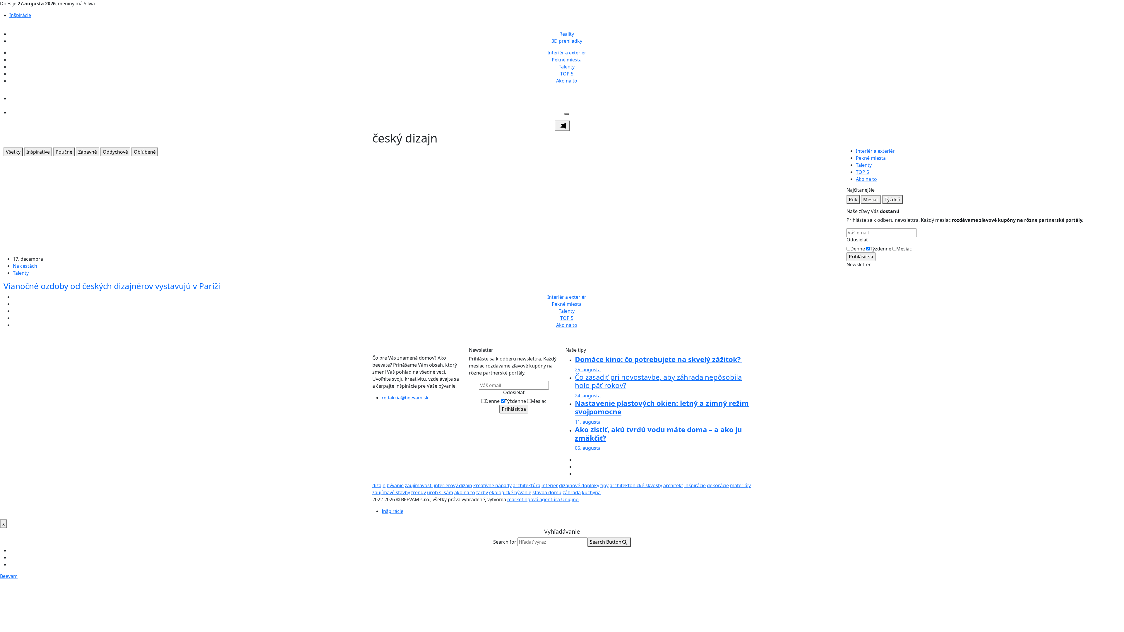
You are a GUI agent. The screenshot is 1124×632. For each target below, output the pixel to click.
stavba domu (546, 492)
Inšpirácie (20, 15)
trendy (418, 492)
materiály (740, 485)
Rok (853, 199)
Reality (566, 34)
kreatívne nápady (492, 485)
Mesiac (871, 199)
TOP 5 (566, 74)
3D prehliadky (566, 41)
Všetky (13, 152)
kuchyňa (591, 492)
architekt (673, 485)
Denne (857, 248)
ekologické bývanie (510, 492)
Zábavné (87, 152)
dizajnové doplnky (579, 485)
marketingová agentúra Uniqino (543, 499)
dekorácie (718, 485)
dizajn (378, 485)
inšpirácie (695, 485)
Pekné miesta (567, 59)
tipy (604, 485)
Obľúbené (145, 152)
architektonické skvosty (636, 485)
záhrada (572, 492)
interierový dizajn (453, 485)
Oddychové (115, 152)
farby (482, 492)
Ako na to (566, 81)
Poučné (64, 152)
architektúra (526, 485)
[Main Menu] (562, 126)
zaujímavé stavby (391, 492)
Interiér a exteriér (566, 52)
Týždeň (892, 199)
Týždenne (880, 248)
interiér (550, 485)
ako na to (464, 492)
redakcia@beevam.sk (405, 397)
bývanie (395, 485)
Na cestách (25, 266)
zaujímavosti (419, 485)
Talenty (567, 66)
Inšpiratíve (38, 152)
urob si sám (440, 492)
